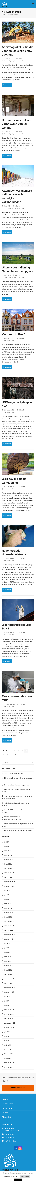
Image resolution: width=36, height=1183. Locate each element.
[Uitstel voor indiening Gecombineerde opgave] (18, 253)
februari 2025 (8, 912)
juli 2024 (7, 943)
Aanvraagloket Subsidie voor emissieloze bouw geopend (17, 50)
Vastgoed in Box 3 (14, 334)
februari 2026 (8, 859)
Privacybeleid (6, 1117)
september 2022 (9, 1023)
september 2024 (9, 934)
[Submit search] (32, 762)
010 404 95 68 (9, 1134)
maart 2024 (8, 961)
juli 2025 (7, 890)
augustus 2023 (9, 992)
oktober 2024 (8, 930)
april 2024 (7, 957)
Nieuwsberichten (19, 61)
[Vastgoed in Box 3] (18, 319)
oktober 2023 (8, 983)
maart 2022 (8, 1049)
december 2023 (9, 974)
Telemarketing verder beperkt (13, 773)
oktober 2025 (8, 877)
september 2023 (9, 988)
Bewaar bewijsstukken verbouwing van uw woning (16, 124)
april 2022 (7, 1045)
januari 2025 (8, 917)
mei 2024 (7, 952)
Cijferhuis (21, 338)
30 (30, 751)
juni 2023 (7, 1001)
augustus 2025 (9, 886)
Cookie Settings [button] (25, 1176)
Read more (7, 85)
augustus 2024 (9, 939)
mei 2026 (7, 846)
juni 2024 (7, 948)
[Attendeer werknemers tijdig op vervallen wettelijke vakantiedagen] (18, 176)
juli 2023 (7, 996)
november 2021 (9, 1067)
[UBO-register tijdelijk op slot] (18, 387)
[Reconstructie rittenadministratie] (18, 536)
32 (8, 754)
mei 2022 (7, 1040)
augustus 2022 (9, 1027)
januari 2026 (8, 864)
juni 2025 (7, 895)
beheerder (19, 58)
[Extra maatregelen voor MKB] (18, 681)
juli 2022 (7, 1032)
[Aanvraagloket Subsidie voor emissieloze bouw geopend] (18, 32)
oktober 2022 (8, 1018)
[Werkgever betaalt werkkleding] (18, 464)
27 (18, 751)
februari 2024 (8, 965)
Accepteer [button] (18, 1180)
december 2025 (9, 868)
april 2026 (7, 851)
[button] (33, 4)
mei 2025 (7, 899)
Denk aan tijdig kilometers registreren (16, 785)
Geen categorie (8, 61)
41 (16, 754)
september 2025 (9, 881)
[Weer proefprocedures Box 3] (18, 610)
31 (4, 754)
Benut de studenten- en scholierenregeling (18, 830)
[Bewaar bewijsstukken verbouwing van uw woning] (18, 105)
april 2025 (7, 904)
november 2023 (9, 979)
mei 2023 (7, 1005)
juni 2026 (7, 842)
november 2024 (9, 926)
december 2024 (9, 921)
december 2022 (9, 1010)
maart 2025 (8, 908)
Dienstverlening (7, 1108)
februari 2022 (8, 1054)
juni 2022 (7, 1036)
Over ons (5, 1112)
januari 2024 (8, 970)
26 (14, 751)
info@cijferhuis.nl (10, 1141)
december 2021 (9, 1063)
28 (22, 751)
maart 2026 (8, 855)
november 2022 (9, 1014)
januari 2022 (8, 1058)
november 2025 (9, 873)
